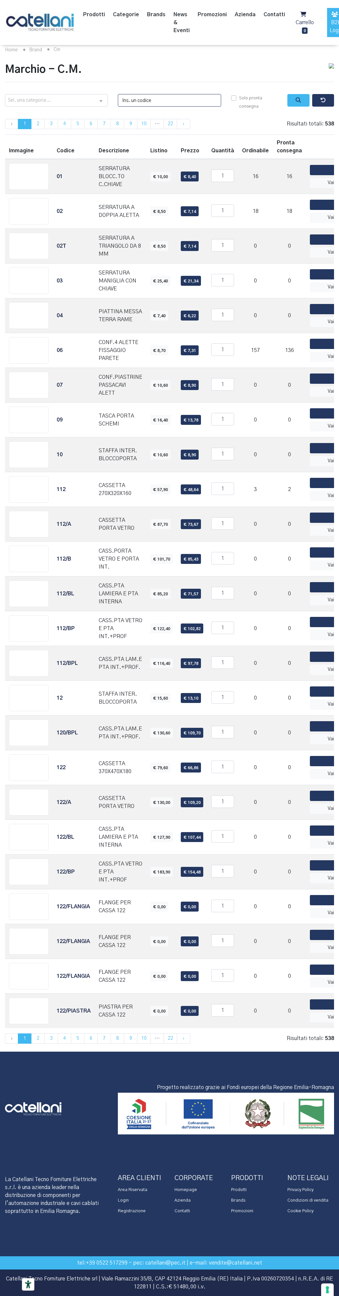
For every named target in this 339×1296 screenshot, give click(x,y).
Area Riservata (132, 1190)
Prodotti (239, 1190)
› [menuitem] (183, 124)
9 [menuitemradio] (130, 124)
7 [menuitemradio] (104, 124)
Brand (35, 50)
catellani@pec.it (165, 1263)
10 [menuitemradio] (144, 124)
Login (123, 1200)
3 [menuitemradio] (51, 124)
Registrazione (132, 1211)
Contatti (182, 1211)
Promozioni (242, 1211)
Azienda (182, 1200)
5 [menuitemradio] (77, 124)
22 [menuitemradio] (170, 124)
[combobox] (56, 100)
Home (11, 50)
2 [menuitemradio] (38, 124)
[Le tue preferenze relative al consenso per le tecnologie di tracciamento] (327, 1289)
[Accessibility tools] (28, 1284)
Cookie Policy (300, 1211)
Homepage (185, 1190)
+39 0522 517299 (106, 1263)
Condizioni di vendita (307, 1200)
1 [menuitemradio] (25, 124)
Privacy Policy (300, 1190)
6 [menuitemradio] (91, 124)
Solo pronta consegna (250, 102)
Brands (238, 1200)
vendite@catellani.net (235, 1263)
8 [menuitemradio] (117, 124)
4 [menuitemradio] (64, 124)
